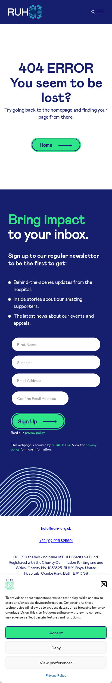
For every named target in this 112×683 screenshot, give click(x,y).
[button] (104, 584)
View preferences (56, 662)
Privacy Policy (56, 675)
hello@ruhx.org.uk (56, 528)
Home (46, 145)
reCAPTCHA (61, 445)
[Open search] (93, 12)
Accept (56, 632)
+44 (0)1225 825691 (56, 540)
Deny (56, 647)
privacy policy (35, 432)
